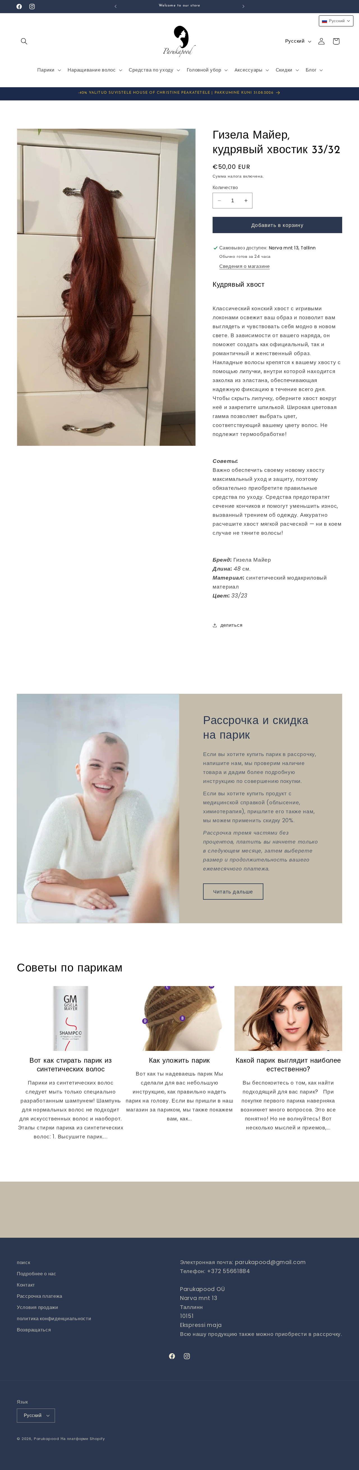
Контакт (26, 1284)
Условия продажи (37, 1307)
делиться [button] (231, 625)
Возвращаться (34, 1329)
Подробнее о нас (36, 1273)
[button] (24, 41)
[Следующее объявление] (243, 6)
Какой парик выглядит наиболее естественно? (288, 1065)
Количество (225, 187)
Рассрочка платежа (39, 1296)
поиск (23, 1262)
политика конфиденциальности (54, 1318)
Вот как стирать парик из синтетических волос (70, 1065)
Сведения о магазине (244, 266)
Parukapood (46, 1438)
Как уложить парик (179, 1061)
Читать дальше (233, 891)
